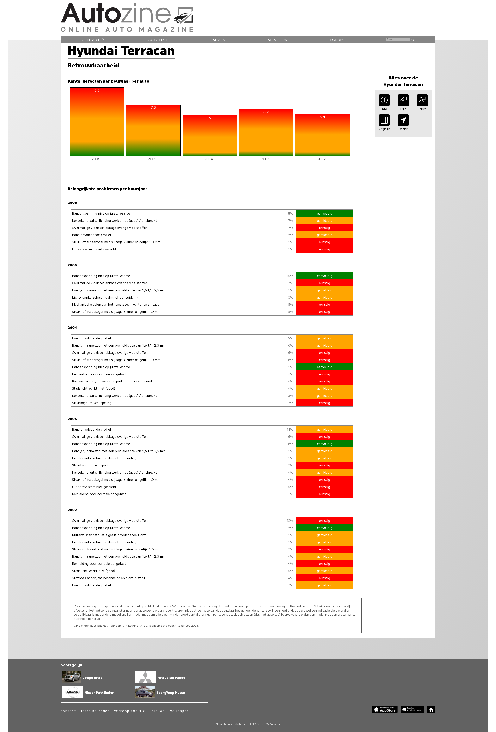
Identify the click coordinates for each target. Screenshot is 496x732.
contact (68, 711)
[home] (430, 712)
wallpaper (179, 711)
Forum (336, 39)
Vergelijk (277, 39)
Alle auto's (93, 39)
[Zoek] (412, 39)
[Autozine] (248, 16)
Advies (219, 39)
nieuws (158, 711)
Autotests (159, 39)
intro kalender (95, 711)
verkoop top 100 (130, 711)
